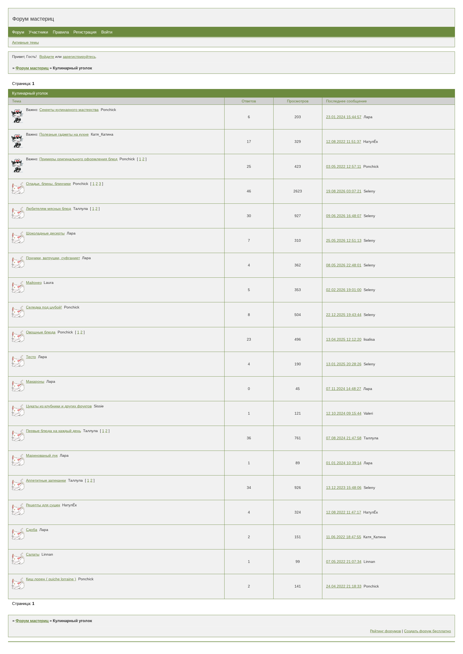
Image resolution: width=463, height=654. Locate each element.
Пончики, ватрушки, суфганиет (53, 258)
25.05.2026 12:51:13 (343, 241)
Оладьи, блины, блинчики (48, 184)
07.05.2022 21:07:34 (343, 562)
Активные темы (25, 42)
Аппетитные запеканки (46, 480)
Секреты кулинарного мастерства (69, 110)
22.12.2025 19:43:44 (343, 315)
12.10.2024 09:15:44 (343, 413)
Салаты (32, 554)
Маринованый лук (42, 456)
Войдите (46, 57)
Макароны (35, 382)
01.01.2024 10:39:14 (343, 463)
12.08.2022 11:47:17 (343, 512)
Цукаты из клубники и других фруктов (59, 406)
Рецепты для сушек (43, 505)
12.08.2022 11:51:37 (343, 142)
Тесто (31, 357)
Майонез (34, 283)
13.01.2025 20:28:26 (343, 364)
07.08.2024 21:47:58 (343, 438)
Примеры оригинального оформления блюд (78, 159)
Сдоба (31, 530)
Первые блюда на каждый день (53, 431)
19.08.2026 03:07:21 (343, 191)
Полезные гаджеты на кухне (64, 134)
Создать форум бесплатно (427, 631)
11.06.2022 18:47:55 (343, 537)
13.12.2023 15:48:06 (343, 488)
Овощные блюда (40, 332)
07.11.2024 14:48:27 (343, 389)
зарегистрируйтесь (79, 57)
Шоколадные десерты (45, 233)
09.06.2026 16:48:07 (343, 216)
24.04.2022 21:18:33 (343, 586)
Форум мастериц (32, 68)
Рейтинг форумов (385, 631)
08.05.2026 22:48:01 (343, 265)
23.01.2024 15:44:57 (343, 117)
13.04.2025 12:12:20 (343, 339)
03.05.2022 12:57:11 (343, 167)
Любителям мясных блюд (48, 209)
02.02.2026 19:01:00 (343, 290)
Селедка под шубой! (44, 307)
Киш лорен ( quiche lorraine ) (51, 579)
